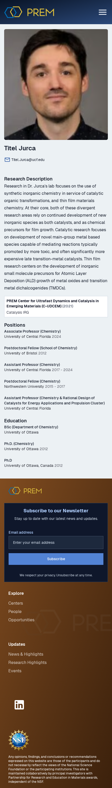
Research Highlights (27, 662)
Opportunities (21, 620)
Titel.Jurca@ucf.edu (28, 159)
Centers (15, 603)
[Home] (29, 12)
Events (14, 671)
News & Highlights (25, 654)
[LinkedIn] (20, 705)
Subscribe (56, 559)
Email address (21, 532)
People (15, 611)
